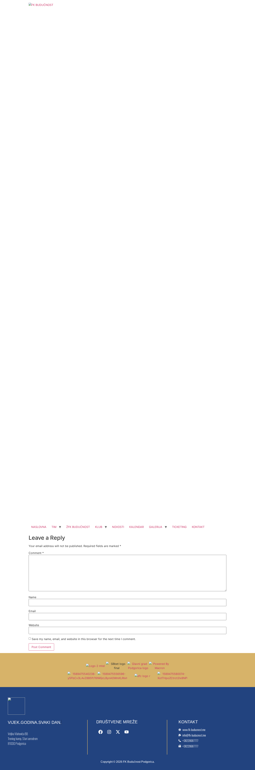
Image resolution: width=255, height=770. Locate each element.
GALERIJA (155, 527)
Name (32, 597)
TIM (54, 527)
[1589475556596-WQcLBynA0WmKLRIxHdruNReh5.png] (113, 678)
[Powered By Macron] (160, 668)
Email (32, 611)
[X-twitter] (118, 731)
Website (34, 625)
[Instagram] (109, 731)
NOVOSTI (118, 527)
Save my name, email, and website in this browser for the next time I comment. (84, 639)
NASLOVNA (38, 527)
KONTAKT (198, 527)
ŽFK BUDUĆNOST (78, 527)
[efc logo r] (142, 676)
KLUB (98, 527)
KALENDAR (136, 527)
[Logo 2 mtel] (95, 666)
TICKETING (179, 527)
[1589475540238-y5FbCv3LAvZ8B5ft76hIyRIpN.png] (83, 678)
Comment (36, 553)
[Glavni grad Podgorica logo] (138, 668)
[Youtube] (126, 731)
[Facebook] (100, 731)
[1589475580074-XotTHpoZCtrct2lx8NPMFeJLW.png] (173, 678)
